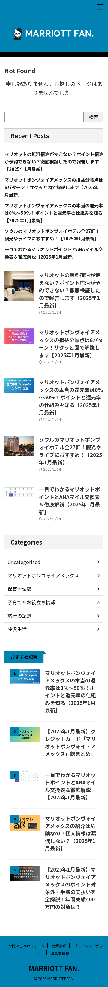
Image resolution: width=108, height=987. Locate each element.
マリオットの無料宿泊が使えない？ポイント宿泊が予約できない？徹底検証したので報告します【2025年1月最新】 (54, 161)
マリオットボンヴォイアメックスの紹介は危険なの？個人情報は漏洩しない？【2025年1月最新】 (70, 833)
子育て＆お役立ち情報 (32, 602)
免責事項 (59, 945)
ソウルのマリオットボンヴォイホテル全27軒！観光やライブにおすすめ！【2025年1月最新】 (70, 451)
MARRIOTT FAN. (54, 968)
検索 (93, 117)
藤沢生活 (17, 629)
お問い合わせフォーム (26, 945)
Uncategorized (24, 562)
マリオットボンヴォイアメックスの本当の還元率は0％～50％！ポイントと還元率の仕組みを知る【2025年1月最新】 (53, 212)
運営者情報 (60, 952)
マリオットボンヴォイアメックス (43, 575)
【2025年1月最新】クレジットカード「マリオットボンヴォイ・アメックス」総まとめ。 (70, 742)
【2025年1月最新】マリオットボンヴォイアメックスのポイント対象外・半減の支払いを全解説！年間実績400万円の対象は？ (70, 888)
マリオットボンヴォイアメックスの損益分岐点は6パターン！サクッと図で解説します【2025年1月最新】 (53, 187)
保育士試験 (20, 588)
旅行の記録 (20, 615)
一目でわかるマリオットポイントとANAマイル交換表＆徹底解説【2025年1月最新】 (69, 500)
